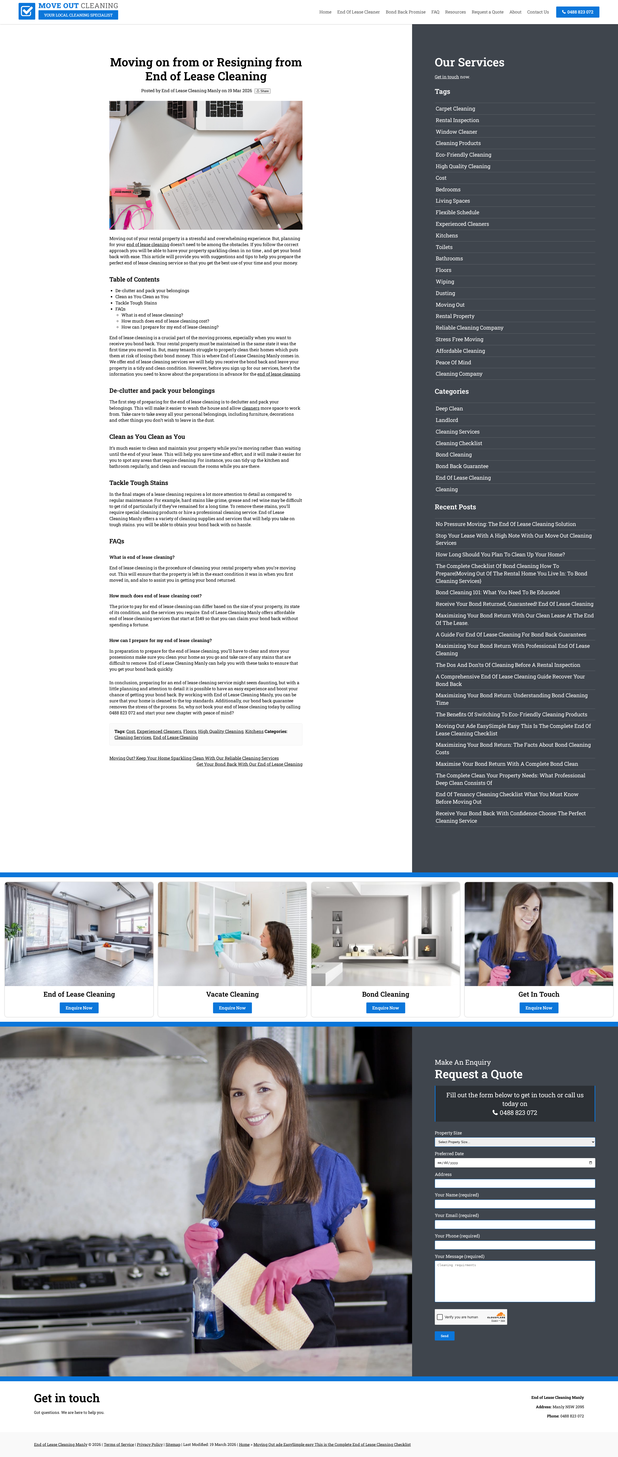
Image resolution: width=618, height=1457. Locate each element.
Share (264, 91)
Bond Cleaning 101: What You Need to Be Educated (498, 592)
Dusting (445, 293)
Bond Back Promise (406, 12)
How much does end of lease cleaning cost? (165, 321)
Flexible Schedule (457, 212)
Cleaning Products (458, 142)
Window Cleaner (456, 131)
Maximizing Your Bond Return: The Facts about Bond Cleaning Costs (513, 748)
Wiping (445, 281)
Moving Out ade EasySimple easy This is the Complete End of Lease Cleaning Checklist (513, 729)
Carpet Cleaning (455, 108)
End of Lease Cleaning (175, 737)
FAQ (435, 12)
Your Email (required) (457, 1215)
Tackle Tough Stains (136, 303)
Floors (189, 731)
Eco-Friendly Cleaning (463, 154)
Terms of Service (119, 1444)
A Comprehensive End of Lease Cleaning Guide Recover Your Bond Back (510, 680)
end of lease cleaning (147, 244)
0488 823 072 (579, 12)
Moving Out (450, 304)
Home (325, 12)
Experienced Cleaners (159, 731)
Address (443, 1174)
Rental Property (455, 315)
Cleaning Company (459, 373)
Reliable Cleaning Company (470, 327)
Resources (455, 12)
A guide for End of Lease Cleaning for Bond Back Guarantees (511, 634)
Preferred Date (449, 1153)
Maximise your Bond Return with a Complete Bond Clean (507, 763)
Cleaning (447, 489)
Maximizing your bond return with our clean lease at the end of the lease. (515, 619)
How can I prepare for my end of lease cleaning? (169, 327)
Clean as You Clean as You (142, 296)
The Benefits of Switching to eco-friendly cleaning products (511, 714)
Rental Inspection (457, 120)
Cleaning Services (132, 737)
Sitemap (173, 1444)
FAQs (120, 309)
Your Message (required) (460, 1256)
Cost (130, 731)
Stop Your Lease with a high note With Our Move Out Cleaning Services (514, 539)
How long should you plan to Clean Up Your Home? (500, 554)
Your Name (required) (457, 1195)
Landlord (447, 419)
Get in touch (447, 77)
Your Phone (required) (457, 1236)
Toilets (444, 246)
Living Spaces (453, 200)
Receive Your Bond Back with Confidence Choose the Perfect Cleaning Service (511, 817)
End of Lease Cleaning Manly (60, 1444)
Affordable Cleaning (460, 350)
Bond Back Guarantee (462, 466)
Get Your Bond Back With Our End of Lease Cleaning (249, 764)
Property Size (448, 1133)
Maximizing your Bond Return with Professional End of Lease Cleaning (513, 649)
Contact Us (538, 12)
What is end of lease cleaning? (152, 315)
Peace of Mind (453, 362)
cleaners (251, 408)
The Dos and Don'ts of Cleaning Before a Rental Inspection (508, 664)
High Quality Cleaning (220, 731)
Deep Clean (449, 408)
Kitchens (254, 731)
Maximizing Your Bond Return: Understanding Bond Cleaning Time (512, 699)
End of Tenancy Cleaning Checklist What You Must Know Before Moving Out (507, 798)
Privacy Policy (150, 1444)
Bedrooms (448, 189)
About (515, 12)
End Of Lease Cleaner (358, 12)
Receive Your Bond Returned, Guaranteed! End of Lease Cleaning (514, 603)
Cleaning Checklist (459, 443)
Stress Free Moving (459, 339)
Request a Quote (488, 12)
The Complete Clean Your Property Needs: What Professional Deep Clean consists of (510, 779)
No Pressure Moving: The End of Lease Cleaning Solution (506, 523)
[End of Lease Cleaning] (69, 18)
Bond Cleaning (454, 454)
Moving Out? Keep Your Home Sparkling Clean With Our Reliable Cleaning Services (194, 758)
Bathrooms (449, 258)
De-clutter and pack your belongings (152, 290)
